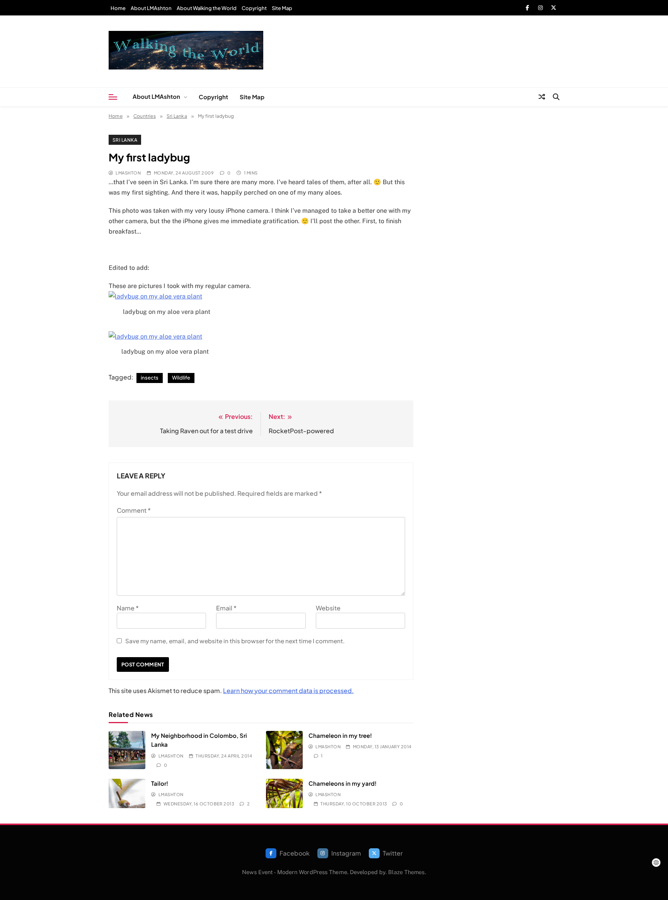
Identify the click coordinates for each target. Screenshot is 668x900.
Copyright (254, 8)
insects (149, 378)
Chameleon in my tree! (340, 735)
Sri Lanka (124, 140)
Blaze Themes (406, 872)
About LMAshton (151, 8)
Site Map (282, 8)
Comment (134, 510)
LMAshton (128, 172)
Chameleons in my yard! (342, 783)
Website (328, 608)
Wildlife (181, 378)
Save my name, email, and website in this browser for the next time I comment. (235, 640)
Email (226, 608)
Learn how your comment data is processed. (288, 690)
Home (118, 8)
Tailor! (159, 783)
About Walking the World (207, 8)
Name (128, 608)
